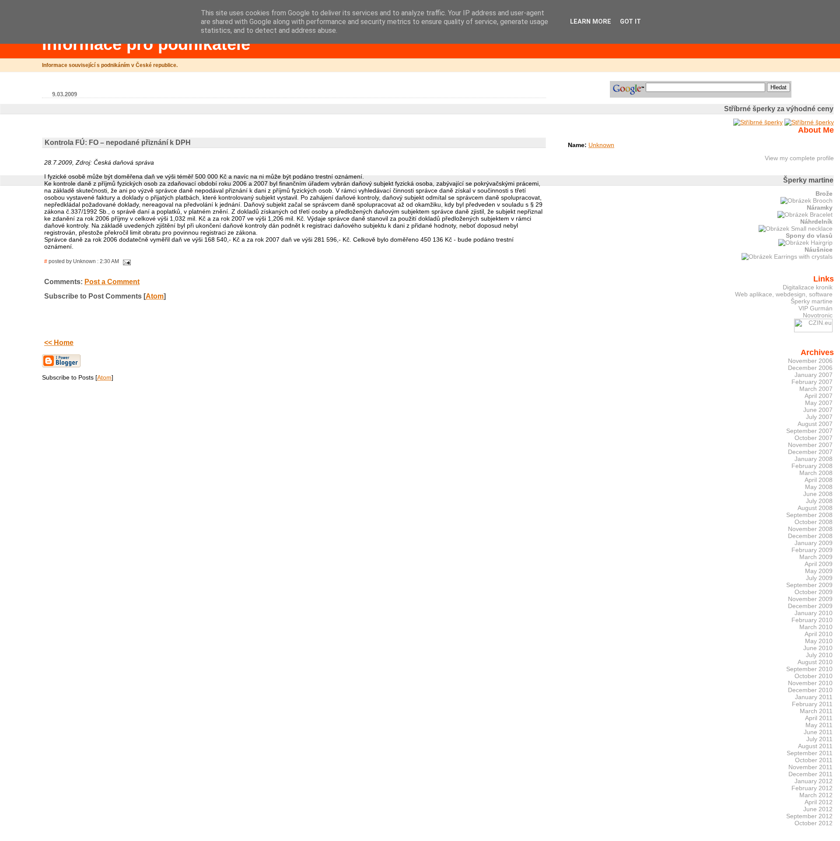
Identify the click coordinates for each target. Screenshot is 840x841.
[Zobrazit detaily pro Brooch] (806, 200)
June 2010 (818, 647)
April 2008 (819, 479)
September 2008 (809, 514)
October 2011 (814, 760)
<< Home (59, 342)
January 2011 (814, 696)
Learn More (590, 21)
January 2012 (813, 781)
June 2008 (818, 493)
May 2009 (819, 570)
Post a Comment (112, 281)
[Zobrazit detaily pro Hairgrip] (805, 242)
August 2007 (815, 423)
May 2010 (819, 640)
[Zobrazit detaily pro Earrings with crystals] (787, 256)
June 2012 (818, 809)
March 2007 (816, 388)
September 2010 (809, 668)
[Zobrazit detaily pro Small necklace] (795, 228)
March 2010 (816, 626)
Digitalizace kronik (808, 287)
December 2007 (810, 451)
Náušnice (819, 249)
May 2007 (819, 402)
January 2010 (813, 612)
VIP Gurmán (815, 308)
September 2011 (810, 753)
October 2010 (813, 675)
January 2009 (813, 542)
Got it (630, 21)
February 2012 (812, 788)
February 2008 (812, 465)
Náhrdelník (816, 221)
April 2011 (819, 717)
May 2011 (819, 724)
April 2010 (819, 633)
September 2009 (809, 584)
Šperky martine (812, 301)
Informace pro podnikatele (146, 44)
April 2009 (819, 563)
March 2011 (816, 710)
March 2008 (816, 472)
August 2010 (815, 661)
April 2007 (819, 395)
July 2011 (819, 738)
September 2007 (809, 430)
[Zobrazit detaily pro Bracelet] (805, 214)
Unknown (601, 144)
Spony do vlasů (809, 235)
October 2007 (813, 437)
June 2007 (818, 409)
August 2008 (815, 507)
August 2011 (815, 746)
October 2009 (813, 591)
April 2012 (819, 802)
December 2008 (810, 535)
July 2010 (819, 654)
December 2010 (810, 689)
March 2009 (816, 556)
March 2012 (816, 795)
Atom (155, 296)
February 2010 (812, 619)
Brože (824, 193)
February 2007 (812, 381)
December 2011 (810, 774)
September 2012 (809, 816)
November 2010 (810, 682)
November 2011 (810, 767)
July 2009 (819, 577)
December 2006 (810, 367)
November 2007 (810, 444)
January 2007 (813, 374)
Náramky (820, 207)
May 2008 (819, 486)
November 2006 (810, 360)
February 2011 (812, 703)
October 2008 (813, 521)
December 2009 (810, 605)
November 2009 (810, 598)
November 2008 (810, 528)
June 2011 (818, 731)
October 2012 (813, 823)
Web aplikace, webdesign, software (784, 294)
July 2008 (819, 500)
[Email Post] (125, 261)
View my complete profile (799, 158)
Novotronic (818, 315)
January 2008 (813, 458)
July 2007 (819, 416)
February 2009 (812, 549)
